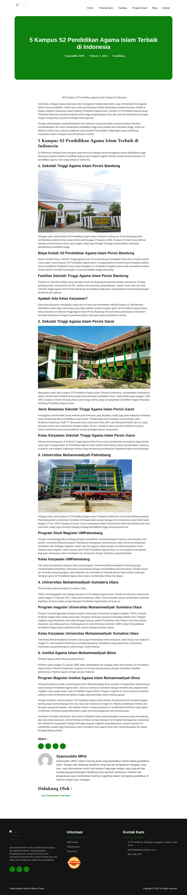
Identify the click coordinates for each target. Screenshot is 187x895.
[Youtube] (26, 869)
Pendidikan (118, 56)
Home (90, 8)
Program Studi (139, 8)
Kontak (166, 8)
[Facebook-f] (12, 869)
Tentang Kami (106, 8)
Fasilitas (122, 8)
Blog (154, 8)
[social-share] (41, 746)
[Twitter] (19, 869)
